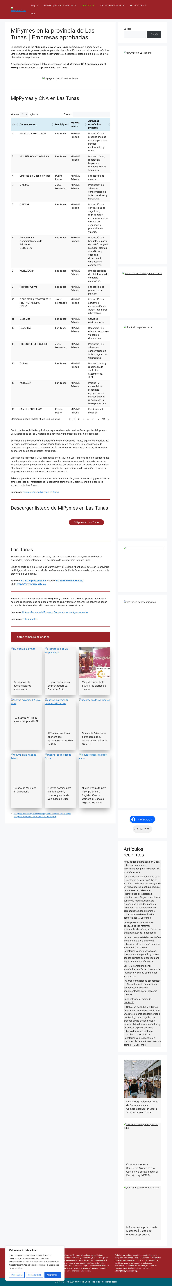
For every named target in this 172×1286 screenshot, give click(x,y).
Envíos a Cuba (137, 5)
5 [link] (92, 419)
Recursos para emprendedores (58, 5)
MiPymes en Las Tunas (86, 522)
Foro (33, 13)
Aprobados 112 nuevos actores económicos (22, 686)
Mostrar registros (24, 114)
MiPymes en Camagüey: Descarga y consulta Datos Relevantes (42, 814)
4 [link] (88, 419)
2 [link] (78, 419)
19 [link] (103, 419)
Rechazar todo (34, 1275)
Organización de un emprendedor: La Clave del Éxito (59, 686)
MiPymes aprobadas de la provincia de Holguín (35, 816)
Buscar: (68, 114)
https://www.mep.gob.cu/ (31, 584)
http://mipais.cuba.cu (33, 580)
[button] (17, 124)
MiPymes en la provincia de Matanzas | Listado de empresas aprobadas (141, 1231)
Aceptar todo (52, 1275)
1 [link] (74, 419)
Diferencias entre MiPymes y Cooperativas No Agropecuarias (55, 612)
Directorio (86, 5)
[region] (34, 1263)
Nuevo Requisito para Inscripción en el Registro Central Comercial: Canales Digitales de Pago (94, 795)
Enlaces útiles (29, 619)
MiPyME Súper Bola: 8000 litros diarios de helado (94, 686)
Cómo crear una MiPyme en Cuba (40, 492)
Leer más (146, 917)
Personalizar (16, 1275)
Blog (33, 5)
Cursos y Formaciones (110, 5)
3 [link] (83, 419)
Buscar (127, 28)
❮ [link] (70, 419)
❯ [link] (108, 419)
